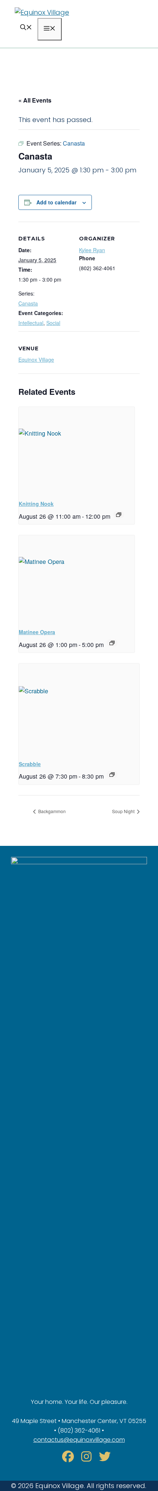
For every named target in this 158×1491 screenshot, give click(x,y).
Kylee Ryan (92, 250)
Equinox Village (36, 359)
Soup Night (124, 811)
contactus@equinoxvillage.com (79, 1439)
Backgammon (51, 811)
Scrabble (30, 764)
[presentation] (76, 450)
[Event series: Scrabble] (112, 774)
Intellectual (30, 322)
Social (53, 322)
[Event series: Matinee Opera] (112, 643)
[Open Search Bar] (26, 28)
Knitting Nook (36, 503)
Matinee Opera (37, 632)
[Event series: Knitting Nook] (118, 514)
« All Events (34, 100)
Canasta (28, 303)
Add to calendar (56, 202)
